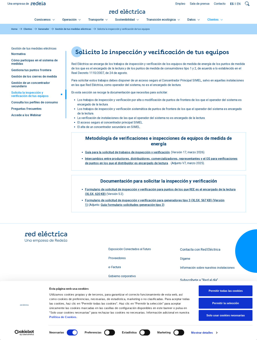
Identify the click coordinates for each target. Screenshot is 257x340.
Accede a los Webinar (26, 115)
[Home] (128, 11)
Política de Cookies (62, 317)
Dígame (185, 258)
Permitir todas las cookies (226, 290)
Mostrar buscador (247, 4)
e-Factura (114, 267)
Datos (191, 19)
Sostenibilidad (125, 19)
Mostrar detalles (202, 332)
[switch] (109, 332)
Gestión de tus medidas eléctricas (73, 29)
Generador (43, 29)
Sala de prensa (199, 3)
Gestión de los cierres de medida (34, 76)
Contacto (220, 3)
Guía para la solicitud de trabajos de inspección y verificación (127, 152)
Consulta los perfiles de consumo (34, 102)
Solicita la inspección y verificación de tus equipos (30, 94)
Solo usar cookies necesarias (225, 315)
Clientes (213, 19)
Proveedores (117, 258)
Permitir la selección (225, 303)
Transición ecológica (161, 19)
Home (14, 29)
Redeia (38, 3)
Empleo (180, 3)
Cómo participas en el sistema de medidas (34, 62)
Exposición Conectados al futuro (129, 249)
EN (238, 4)
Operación (69, 19)
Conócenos (42, 19)
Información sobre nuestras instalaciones (207, 267)
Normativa (18, 54)
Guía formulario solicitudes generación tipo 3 (132, 205)
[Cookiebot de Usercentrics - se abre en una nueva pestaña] (24, 332)
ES (232, 4)
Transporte (96, 19)
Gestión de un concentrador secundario (30, 84)
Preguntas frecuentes (26, 109)
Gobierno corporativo (122, 276)
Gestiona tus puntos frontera (31, 70)
